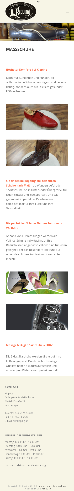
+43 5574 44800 (24, 412)
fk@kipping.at (20, 420)
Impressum (44, 486)
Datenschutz (59, 486)
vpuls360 (46, 488)
